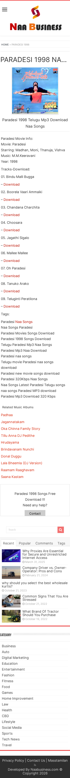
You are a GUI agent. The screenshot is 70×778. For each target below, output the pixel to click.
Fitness (7, 681)
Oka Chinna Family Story (20, 429)
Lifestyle (8, 722)
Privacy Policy (13, 760)
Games (7, 693)
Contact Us (36, 760)
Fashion (8, 675)
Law (5, 704)
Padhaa (7, 415)
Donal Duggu (11, 456)
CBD (5, 716)
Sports (7, 733)
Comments (44, 543)
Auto (5, 652)
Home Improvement (17, 698)
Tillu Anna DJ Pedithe (18, 436)
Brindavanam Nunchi (17, 449)
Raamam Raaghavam (17, 470)
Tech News (11, 739)
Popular (25, 543)
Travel (7, 745)
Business (9, 646)
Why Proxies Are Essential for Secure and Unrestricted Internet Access (44, 554)
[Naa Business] (35, 17)
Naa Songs (23, 322)
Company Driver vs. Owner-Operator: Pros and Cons (44, 569)
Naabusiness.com (44, 769)
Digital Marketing (15, 658)
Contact (35, 513)
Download (12, 184)
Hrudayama (10, 442)
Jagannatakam (12, 422)
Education (10, 663)
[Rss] (35, 765)
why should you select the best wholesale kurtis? (35, 584)
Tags (61, 543)
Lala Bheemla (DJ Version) (21, 463)
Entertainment (13, 669)
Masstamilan (58, 760)
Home (5, 44)
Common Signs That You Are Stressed (45, 598)
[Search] (60, 530)
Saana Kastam (12, 477)
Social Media (12, 728)
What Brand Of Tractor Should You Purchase (40, 613)
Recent (8, 543)
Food (6, 687)
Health (7, 710)
